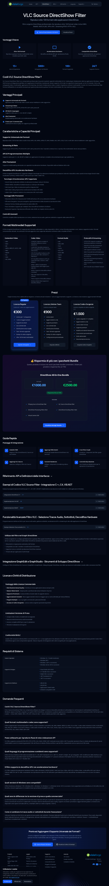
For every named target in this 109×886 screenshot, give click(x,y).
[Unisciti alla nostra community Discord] (94, 864)
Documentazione (49, 859)
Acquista (73, 4)
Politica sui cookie (31, 866)
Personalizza (27, 881)
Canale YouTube (68, 859)
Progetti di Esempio (50, 864)
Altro (54, 4)
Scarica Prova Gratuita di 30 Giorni (48, 32)
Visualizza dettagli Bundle (53, 425)
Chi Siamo (66, 857)
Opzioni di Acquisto (23, 345)
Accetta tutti (7, 881)
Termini (99, 859)
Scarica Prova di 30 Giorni (44, 844)
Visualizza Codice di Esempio (67, 844)
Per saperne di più (14, 877)
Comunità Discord (50, 862)
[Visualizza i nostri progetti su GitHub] (100, 864)
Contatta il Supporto (50, 867)
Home (30, 4)
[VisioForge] (16, 4)
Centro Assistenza (50, 857)
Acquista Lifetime (54, 345)
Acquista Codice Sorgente (84, 345)
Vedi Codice (101, 494)
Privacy (100, 861)
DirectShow (45, 4)
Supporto (81, 4)
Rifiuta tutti (17, 881)
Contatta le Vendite (69, 862)
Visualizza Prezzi (67, 32)
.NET (36, 4)
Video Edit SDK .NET (12, 865)
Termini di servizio (31, 861)
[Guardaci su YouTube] (97, 864)
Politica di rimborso (31, 864)
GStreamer (63, 4)
